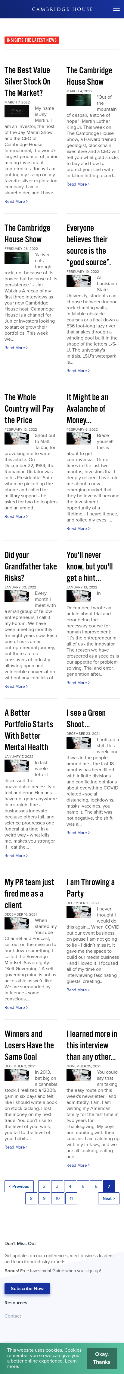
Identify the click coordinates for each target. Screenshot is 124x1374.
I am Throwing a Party (91, 888)
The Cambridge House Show (89, 76)
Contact (13, 1316)
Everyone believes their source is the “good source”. (89, 245)
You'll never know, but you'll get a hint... (90, 567)
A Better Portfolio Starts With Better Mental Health (29, 730)
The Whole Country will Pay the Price (29, 409)
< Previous (19, 1186)
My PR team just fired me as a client (29, 894)
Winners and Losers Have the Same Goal (29, 1045)
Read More (15, 201)
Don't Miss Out (59, 1257)
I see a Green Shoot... (86, 719)
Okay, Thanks (101, 1358)
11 (71, 1198)
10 (58, 1198)
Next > (109, 1198)
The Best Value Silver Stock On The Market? (28, 82)
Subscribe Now (27, 1289)
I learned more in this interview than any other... (92, 1045)
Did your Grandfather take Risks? (31, 567)
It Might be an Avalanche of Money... (87, 409)
